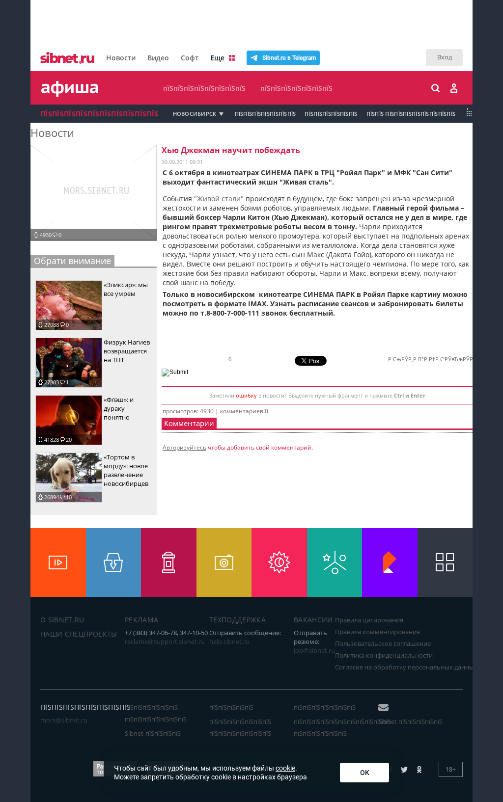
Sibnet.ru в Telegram (289, 57)
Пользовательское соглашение (383, 643)
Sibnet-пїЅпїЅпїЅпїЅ (153, 733)
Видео (158, 57)
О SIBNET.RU (62, 619)
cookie (285, 768)
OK (364, 772)
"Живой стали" (219, 198)
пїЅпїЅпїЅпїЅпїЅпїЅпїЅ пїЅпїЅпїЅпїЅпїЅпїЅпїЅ (240, 727)
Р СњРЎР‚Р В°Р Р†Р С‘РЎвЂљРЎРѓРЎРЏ (439, 359)
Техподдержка (237, 619)
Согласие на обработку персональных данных (406, 667)
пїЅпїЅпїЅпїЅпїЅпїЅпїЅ (296, 88)
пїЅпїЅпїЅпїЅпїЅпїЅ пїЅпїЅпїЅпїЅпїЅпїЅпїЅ (156, 713)
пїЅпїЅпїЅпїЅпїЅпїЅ (331, 113)
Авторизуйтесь (184, 447)
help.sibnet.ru (229, 641)
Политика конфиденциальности (384, 655)
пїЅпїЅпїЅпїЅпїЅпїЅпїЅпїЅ (204, 88)
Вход (444, 57)
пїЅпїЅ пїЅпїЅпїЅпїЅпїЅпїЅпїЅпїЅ (411, 113)
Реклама (141, 619)
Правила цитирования (369, 619)
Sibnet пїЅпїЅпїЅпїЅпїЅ (410, 721)
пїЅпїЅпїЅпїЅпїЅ (231, 707)
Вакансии (313, 619)
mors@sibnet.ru (63, 720)
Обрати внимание (72, 261)
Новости (121, 57)
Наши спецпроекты (78, 634)
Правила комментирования (377, 631)
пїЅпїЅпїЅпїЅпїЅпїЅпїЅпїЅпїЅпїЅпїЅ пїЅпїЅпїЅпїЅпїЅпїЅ (342, 727)
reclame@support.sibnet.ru (165, 641)
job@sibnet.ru (314, 650)
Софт (189, 57)
